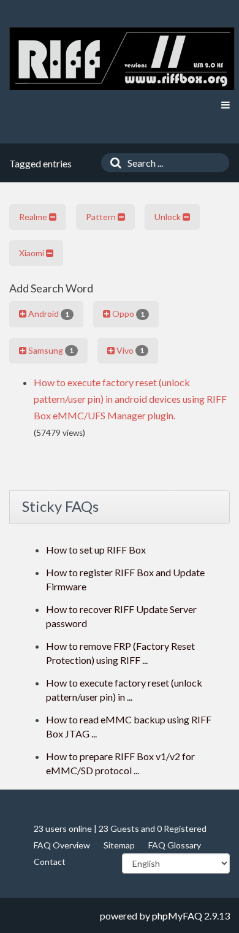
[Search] (112, 162)
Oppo (127, 313)
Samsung (50, 350)
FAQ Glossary (174, 845)
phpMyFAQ (177, 915)
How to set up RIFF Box (96, 549)
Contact (50, 861)
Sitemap (119, 845)
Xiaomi (32, 253)
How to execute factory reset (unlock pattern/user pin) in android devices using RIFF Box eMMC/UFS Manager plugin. (130, 398)
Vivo (129, 350)
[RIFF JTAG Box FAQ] (122, 58)
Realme (34, 216)
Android (47, 313)
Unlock (168, 216)
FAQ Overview (62, 845)
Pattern (102, 216)
